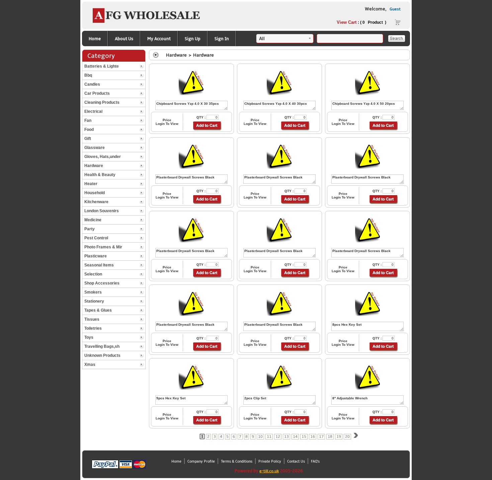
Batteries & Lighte (101, 66)
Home (95, 39)
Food (89, 129)
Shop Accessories (101, 283)
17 (321, 436)
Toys (88, 337)
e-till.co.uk (269, 471)
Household (94, 192)
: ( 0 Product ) (361, 22)
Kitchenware (96, 201)
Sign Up (192, 39)
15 (304, 436)
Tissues (91, 319)
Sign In (222, 39)
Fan (87, 120)
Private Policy (269, 461)
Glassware (94, 147)
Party (89, 229)
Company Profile (201, 461)
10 (260, 436)
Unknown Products (102, 355)
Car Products (97, 93)
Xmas (89, 364)
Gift (87, 138)
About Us (124, 39)
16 (312, 436)
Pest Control (96, 238)
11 (269, 436)
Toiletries (93, 328)
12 (277, 436)
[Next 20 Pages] (356, 436)
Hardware (93, 165)
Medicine (92, 220)
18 (330, 436)
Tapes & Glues (98, 310)
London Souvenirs (101, 211)
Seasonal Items (99, 265)
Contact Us (296, 461)
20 (347, 436)
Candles (92, 84)
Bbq (88, 75)
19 (338, 436)
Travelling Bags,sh (101, 346)
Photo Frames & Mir (103, 247)
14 (295, 436)
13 (286, 436)
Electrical (93, 111)
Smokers (93, 292)
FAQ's (315, 461)
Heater (90, 183)
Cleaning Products (101, 102)
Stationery (94, 301)
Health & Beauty (99, 174)
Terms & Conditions (236, 461)
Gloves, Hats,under (102, 156)
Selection (93, 274)
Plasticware (95, 256)
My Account (159, 39)
